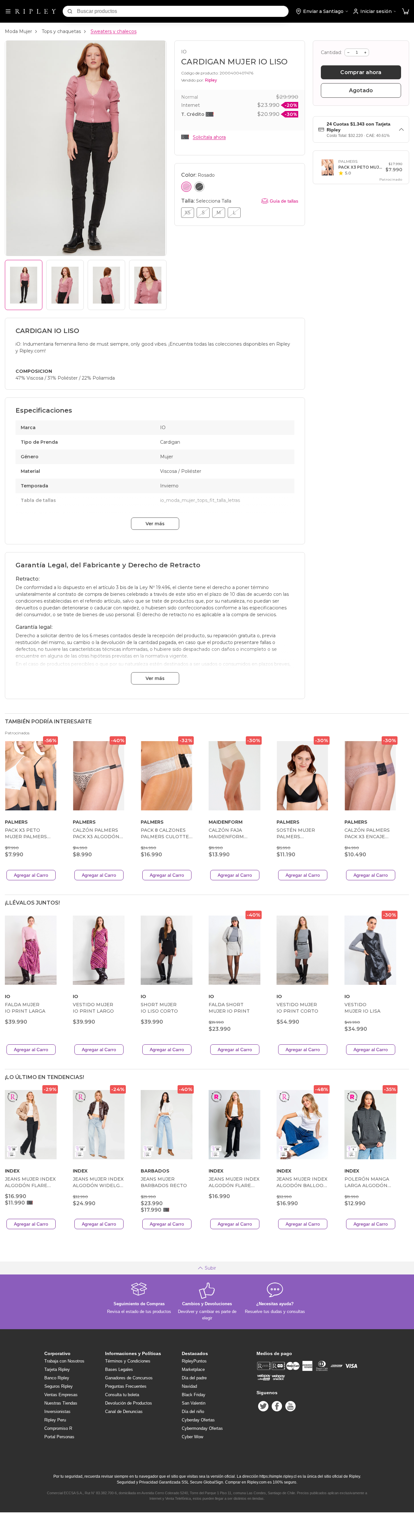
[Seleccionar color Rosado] (186, 187)
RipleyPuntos (194, 1361)
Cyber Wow (192, 1436)
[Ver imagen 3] (106, 285)
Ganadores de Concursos (129, 1377)
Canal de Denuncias (124, 1411)
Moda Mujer (18, 31)
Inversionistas (57, 1411)
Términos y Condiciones (127, 1361)
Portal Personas (59, 1436)
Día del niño (193, 1411)
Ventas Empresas (61, 1394)
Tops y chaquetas (61, 31)
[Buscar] (70, 11)
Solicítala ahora (209, 137)
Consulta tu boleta (122, 1394)
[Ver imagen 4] (148, 285)
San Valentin (193, 1403)
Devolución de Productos (128, 1403)
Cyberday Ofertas (198, 1420)
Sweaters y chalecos (113, 31)
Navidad (189, 1386)
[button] (405, 11)
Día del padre (194, 1377)
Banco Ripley (56, 1377)
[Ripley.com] (35, 11)
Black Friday (193, 1394)
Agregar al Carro (31, 875)
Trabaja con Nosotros (64, 1361)
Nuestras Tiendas (60, 1403)
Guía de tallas (284, 201)
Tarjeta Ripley (57, 1369)
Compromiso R (58, 1428)
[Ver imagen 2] (65, 285)
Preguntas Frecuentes (126, 1386)
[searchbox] (183, 11)
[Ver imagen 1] (23, 285)
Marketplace (193, 1369)
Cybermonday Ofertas (202, 1428)
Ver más (155, 524)
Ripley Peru (55, 1420)
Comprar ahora (360, 72)
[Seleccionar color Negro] (199, 187)
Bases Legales (119, 1369)
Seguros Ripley (58, 1386)
